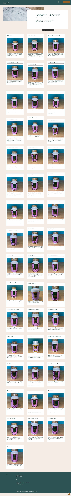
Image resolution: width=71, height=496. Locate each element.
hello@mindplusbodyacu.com (20, 483)
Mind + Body (6, 2)
